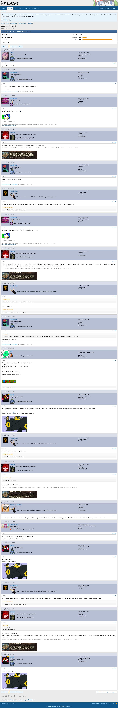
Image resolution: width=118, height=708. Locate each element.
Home (3, 8)
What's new (18, 8)
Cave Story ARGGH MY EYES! (9, 703)
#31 (115, 360)
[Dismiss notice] (115, 15)
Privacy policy (104, 703)
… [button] (14, 46)
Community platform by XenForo (59, 706)
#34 (115, 474)
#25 (115, 176)
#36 (115, 533)
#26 (115, 201)
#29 (115, 296)
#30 (115, 331)
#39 (115, 622)
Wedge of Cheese (16, 505)
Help (109, 703)
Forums (10, 8)
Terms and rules (95, 703)
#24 (115, 142)
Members (34, 8)
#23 (115, 108)
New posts (3, 11)
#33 (115, 448)
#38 (115, 595)
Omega (12, 132)
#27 (115, 227)
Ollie (11, 351)
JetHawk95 (4, 28)
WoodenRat (14, 191)
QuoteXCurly (14, 525)
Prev (4, 46)
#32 (115, 406)
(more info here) (6, 20)
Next (20, 46)
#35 (115, 515)
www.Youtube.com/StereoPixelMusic (9, 125)
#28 (115, 261)
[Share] (113, 63)
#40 (115, 668)
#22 (115, 83)
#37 (115, 556)
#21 (115, 63)
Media (26, 8)
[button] (22, 8)
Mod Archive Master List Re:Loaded (9, 91)
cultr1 (12, 53)
